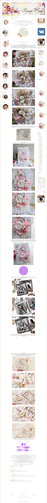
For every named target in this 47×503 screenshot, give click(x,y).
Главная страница (4, 15)
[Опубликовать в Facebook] (21, 465)
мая (39, 167)
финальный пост (41, 187)
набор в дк (44, 180)
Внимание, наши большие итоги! (41, 155)
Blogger (27, 501)
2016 (39, 172)
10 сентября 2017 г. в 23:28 (18, 470)
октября (40, 138)
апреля (40, 168)
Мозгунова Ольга (23, 142)
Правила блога (13, 15)
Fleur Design (42, 188)
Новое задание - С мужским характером (41, 145)
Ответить (13, 472)
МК (43, 179)
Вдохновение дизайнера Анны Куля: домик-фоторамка (41, 151)
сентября (40, 139)
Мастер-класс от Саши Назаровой (41, 143)
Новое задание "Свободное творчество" (40, 153)
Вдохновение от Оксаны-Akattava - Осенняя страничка (41, 157)
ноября (40, 137)
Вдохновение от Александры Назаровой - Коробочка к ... (41, 161)
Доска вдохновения (42, 178)
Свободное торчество (40, 183)
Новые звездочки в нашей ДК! (41, 163)
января (40, 171)
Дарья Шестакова (23, 44)
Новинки (38, 181)
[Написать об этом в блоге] (20, 465)
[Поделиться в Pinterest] (22, 465)
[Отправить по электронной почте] (19, 465)
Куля (24, 276)
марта (39, 169)
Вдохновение (40, 177)
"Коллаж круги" (25, 335)
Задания (14, 466)
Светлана (13, 470)
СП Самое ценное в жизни (42, 186)
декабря (40, 136)
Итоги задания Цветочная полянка (40, 148)
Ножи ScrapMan (9, 15)
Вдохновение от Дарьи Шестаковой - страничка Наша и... (41, 141)
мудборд (41, 180)
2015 (39, 173)
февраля (40, 170)
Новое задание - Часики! (40, 159)
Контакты (18, 15)
